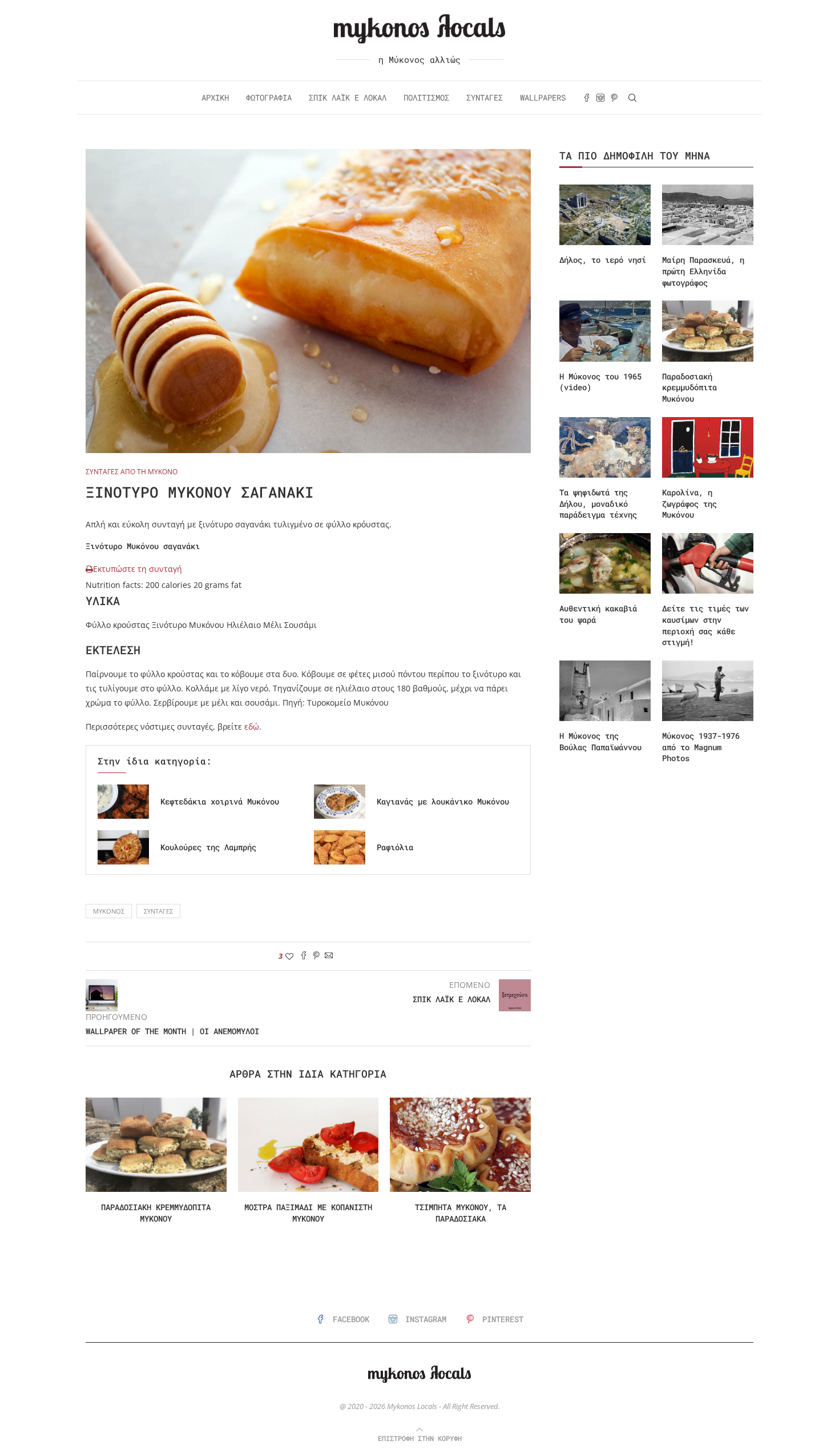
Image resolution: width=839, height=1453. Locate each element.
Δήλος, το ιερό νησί (602, 259)
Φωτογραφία (269, 97)
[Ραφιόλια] (339, 847)
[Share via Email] (329, 956)
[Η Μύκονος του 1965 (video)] (605, 331)
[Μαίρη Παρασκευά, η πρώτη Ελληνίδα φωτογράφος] (707, 215)
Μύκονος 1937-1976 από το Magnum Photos (701, 746)
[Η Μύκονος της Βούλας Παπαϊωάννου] (605, 691)
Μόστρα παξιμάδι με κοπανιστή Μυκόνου (308, 1213)
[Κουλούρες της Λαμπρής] (123, 847)
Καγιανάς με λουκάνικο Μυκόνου (443, 801)
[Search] (632, 97)
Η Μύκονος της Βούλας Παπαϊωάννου (600, 741)
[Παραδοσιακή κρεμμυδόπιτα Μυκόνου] (156, 1144)
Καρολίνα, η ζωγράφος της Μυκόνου (689, 503)
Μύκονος (108, 911)
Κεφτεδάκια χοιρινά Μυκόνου (219, 801)
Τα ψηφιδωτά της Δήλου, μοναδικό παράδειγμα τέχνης (598, 503)
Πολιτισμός (426, 97)
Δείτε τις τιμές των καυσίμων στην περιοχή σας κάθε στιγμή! (705, 625)
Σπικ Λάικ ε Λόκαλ (347, 97)
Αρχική (215, 97)
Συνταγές (484, 97)
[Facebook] (587, 97)
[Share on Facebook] (304, 956)
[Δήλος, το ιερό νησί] (605, 215)
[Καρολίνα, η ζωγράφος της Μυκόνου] (707, 447)
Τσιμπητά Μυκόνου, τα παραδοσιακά (460, 1213)
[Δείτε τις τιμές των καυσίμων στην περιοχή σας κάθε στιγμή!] (707, 563)
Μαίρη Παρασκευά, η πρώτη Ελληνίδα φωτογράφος (703, 270)
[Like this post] (289, 956)
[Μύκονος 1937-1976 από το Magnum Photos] (707, 691)
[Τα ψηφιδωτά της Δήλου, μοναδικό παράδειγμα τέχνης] (605, 447)
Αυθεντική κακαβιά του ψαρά (598, 614)
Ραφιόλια (395, 847)
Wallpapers (543, 97)
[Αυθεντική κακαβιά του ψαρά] (605, 563)
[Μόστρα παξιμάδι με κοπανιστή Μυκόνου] (308, 1144)
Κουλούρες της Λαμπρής (208, 847)
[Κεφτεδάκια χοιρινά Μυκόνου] (123, 801)
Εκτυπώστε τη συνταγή (137, 568)
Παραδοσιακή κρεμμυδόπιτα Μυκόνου (156, 1213)
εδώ (251, 726)
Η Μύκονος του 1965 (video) (600, 382)
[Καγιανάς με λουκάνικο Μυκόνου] (339, 801)
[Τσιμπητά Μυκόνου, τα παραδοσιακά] (460, 1144)
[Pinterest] (614, 97)
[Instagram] (600, 97)
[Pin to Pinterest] (316, 956)
